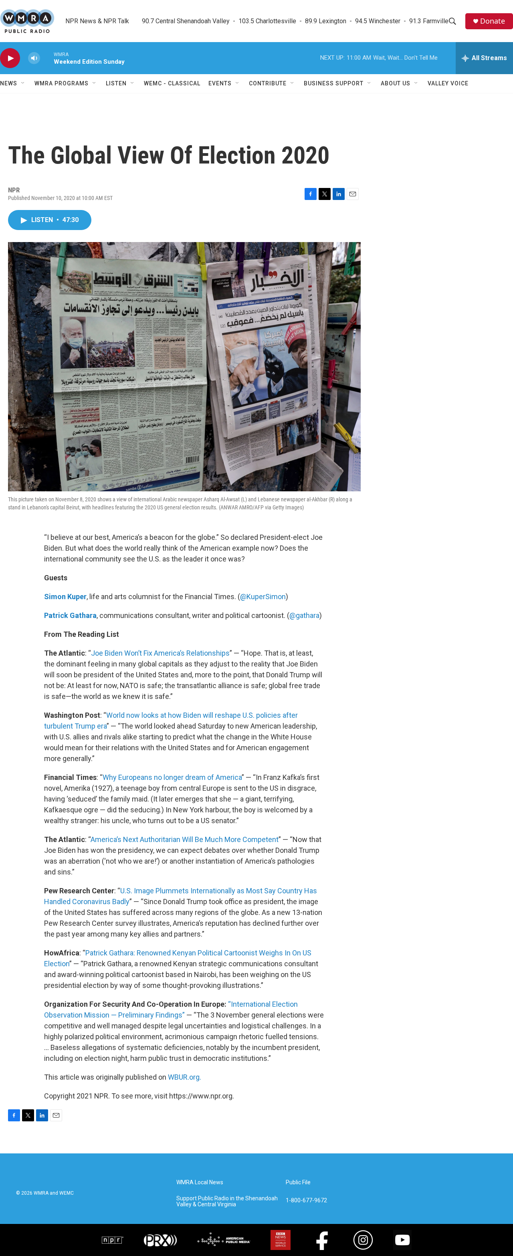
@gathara (304, 615)
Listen (116, 83)
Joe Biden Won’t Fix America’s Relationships (160, 653)
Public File (298, 1182)
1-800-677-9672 (306, 1200)
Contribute (268, 83)
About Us (395, 83)
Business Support (334, 83)
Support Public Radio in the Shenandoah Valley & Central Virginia (227, 1201)
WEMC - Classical (172, 83)
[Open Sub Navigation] (23, 83)
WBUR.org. (184, 1077)
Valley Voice (448, 83)
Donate (492, 21)
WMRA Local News (199, 1182)
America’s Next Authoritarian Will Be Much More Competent (185, 839)
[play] (10, 58)
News (8, 83)
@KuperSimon (263, 596)
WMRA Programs (61, 83)
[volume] (34, 58)
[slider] (47, 58)
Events (220, 83)
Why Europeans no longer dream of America (172, 777)
